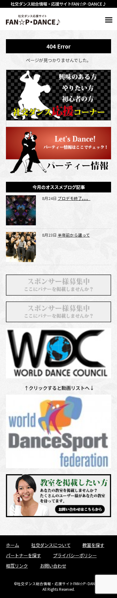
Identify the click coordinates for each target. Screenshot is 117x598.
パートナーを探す (23, 555)
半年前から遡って (74, 235)
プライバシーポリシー (75, 555)
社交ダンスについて (51, 545)
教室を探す (93, 545)
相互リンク (17, 565)
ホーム (12, 545)
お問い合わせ (53, 565)
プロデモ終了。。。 (74, 198)
